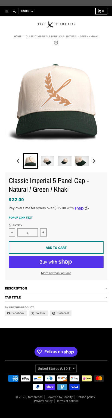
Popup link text (21, 217)
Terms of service (68, 401)
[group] (30, 161)
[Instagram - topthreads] (56, 43)
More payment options (56, 273)
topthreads (35, 397)
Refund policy (86, 397)
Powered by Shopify (59, 397)
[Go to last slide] (18, 161)
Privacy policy (43, 401)
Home (17, 36)
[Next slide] (93, 161)
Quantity (15, 225)
